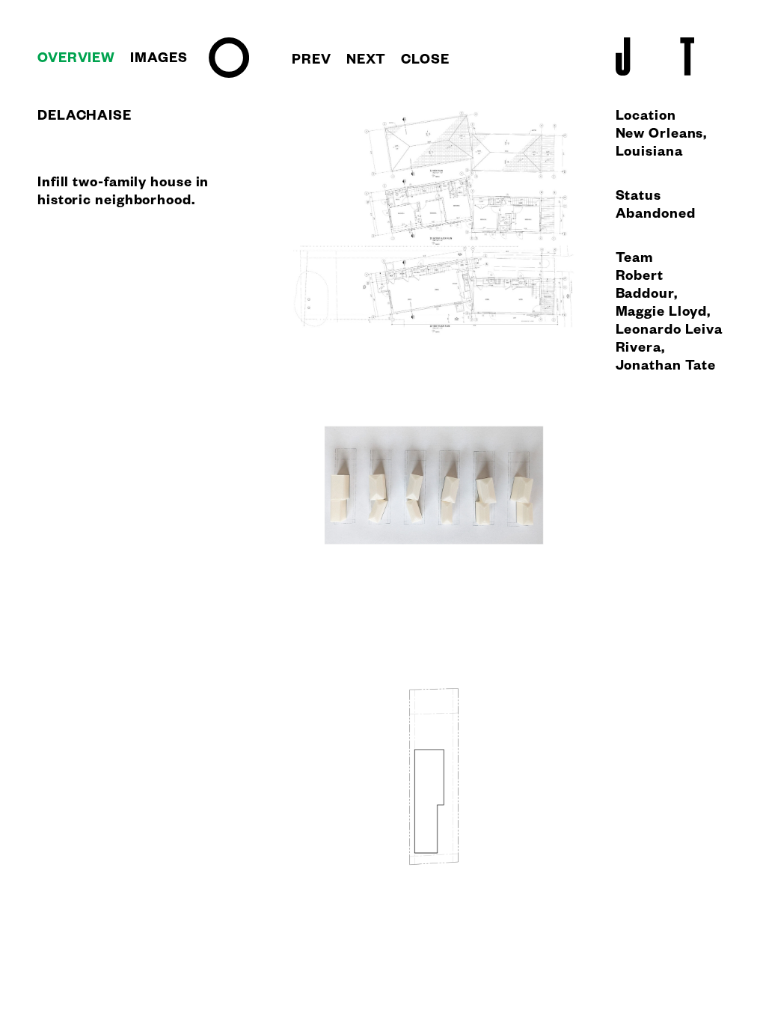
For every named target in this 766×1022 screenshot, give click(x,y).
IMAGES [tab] (158, 59)
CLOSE (425, 61)
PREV (311, 61)
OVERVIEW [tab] (76, 59)
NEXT (366, 61)
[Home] (229, 75)
